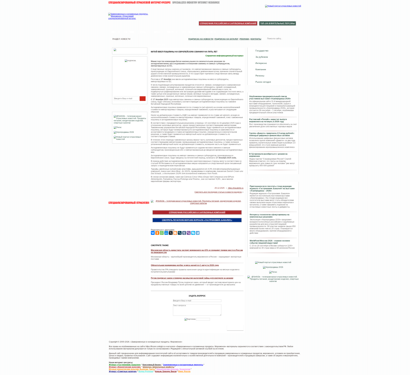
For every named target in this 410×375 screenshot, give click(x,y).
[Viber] (189, 233)
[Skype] (193, 233)
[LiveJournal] (180, 233)
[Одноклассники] (157, 233)
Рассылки (186, 32)
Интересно (261, 63)
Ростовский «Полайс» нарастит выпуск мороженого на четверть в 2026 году (268, 120)
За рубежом (261, 57)
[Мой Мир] (166, 233)
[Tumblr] (184, 233)
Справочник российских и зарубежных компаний (228, 23)
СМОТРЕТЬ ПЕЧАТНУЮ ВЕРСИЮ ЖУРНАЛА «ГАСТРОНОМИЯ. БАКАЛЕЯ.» (197, 220)
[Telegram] (198, 233)
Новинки (158, 32)
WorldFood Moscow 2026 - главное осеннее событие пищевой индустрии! (270, 242)
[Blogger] (175, 233)
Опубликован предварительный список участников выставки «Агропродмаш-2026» (270, 97)
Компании (128, 32)
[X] (171, 233)
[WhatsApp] (162, 233)
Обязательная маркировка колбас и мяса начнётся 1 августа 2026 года (185, 265)
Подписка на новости (200, 39)
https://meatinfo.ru (235, 188)
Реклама (244, 39)
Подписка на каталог (226, 39)
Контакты (256, 39)
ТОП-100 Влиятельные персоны (277, 23)
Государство (261, 50)
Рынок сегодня (263, 82)
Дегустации (144, 32)
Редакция (242, 32)
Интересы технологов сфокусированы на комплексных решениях (269, 216)
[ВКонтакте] (153, 233)
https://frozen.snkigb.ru (155, 346)
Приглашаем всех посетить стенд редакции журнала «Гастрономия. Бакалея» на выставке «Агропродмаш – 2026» (272, 188)
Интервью (172, 32)
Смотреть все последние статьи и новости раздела (218, 192)
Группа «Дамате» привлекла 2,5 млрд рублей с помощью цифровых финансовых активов (271, 134)
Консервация (227, 32)
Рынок (199, 32)
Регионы (259, 75)
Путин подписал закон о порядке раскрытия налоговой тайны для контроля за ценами (192, 278)
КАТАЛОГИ (211, 32)
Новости (115, 32)
